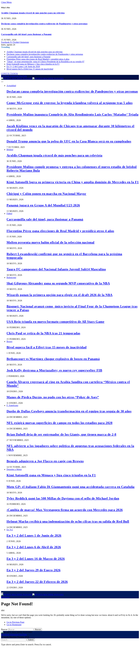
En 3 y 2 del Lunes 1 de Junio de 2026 (23, 66)
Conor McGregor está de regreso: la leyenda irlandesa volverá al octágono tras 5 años (69, 103)
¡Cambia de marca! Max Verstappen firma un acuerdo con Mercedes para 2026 (65, 510)
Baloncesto (11, 277)
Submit (31, 640)
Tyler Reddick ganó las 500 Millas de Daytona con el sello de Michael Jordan (63, 498)
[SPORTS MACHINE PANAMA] (32, 78)
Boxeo (9, 341)
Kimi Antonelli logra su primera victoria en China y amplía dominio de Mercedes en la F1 (73, 182)
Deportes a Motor (14, 469)
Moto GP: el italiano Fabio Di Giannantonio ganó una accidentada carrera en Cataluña (71, 487)
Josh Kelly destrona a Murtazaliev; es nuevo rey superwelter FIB (54, 370)
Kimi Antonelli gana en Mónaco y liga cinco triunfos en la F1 (33, 64)
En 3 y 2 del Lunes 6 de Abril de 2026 (34, 547)
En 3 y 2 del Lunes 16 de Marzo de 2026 (36, 558)
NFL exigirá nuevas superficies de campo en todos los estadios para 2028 (59, 423)
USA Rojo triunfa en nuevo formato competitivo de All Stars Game (55, 321)
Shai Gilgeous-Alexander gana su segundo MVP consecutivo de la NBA (58, 283)
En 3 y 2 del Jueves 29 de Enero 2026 (33, 570)
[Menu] (2, 81)
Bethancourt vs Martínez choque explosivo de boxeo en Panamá (53, 359)
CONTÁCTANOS (9, 73)
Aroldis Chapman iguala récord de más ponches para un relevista (33, 13)
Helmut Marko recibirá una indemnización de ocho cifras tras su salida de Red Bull (68, 521)
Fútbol (9, 213)
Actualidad (11, 85)
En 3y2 (10, 530)
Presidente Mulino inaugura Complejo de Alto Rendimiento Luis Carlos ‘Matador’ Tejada (72, 114)
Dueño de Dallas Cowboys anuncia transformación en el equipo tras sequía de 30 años (69, 411)
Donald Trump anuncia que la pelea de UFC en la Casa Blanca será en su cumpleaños (69, 141)
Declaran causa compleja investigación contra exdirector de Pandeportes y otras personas (44, 24)
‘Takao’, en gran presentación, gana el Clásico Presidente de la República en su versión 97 (45, 61)
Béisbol (10, 149)
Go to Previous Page (15, 622)
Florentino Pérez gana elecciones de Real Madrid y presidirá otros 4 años (38, 59)
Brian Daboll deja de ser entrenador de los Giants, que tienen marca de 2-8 (61, 434)
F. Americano (12, 405)
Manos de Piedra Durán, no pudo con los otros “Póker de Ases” (53, 397)
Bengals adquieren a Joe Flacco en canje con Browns (45, 461)
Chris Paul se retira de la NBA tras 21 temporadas (43, 333)
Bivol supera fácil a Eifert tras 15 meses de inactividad (30, 69)
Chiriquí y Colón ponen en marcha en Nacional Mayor (46, 193)
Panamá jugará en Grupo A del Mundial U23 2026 (43, 205)
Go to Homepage (14, 624)
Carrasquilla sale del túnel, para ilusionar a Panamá (26, 34)
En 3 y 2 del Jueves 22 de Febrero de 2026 (37, 581)
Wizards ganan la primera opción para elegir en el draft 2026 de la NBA (60, 295)
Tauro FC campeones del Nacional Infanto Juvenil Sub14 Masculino (56, 269)
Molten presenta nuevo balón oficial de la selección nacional (50, 242)
